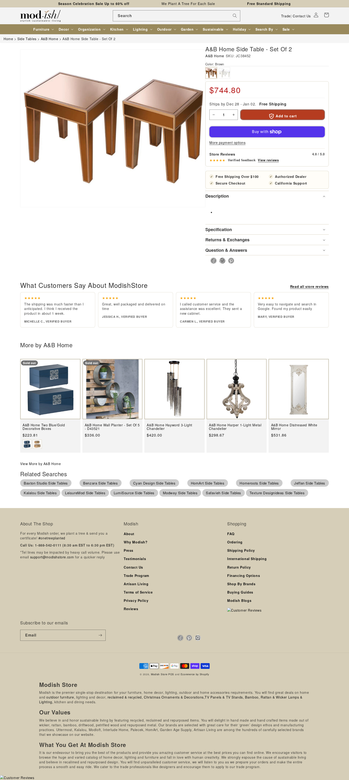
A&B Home (214, 55)
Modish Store (159, 674)
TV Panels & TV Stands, (224, 697)
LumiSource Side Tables (134, 492)
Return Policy (239, 567)
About (129, 533)
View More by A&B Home (40, 463)
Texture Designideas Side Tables (277, 492)
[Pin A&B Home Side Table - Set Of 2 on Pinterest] (229, 261)
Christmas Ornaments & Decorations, (174, 697)
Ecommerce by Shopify (195, 674)
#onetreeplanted (51, 538)
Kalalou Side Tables (40, 492)
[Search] (235, 15)
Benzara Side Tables (100, 482)
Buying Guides (240, 592)
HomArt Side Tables (208, 482)
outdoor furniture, (60, 697)
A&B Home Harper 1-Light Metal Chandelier (235, 427)
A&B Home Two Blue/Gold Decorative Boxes (44, 427)
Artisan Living (136, 583)
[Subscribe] (100, 635)
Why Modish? (136, 542)
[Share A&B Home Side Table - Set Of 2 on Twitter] (221, 261)
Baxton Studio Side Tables (46, 482)
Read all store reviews (309, 286)
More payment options (227, 142)
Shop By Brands (241, 583)
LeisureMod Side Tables (85, 492)
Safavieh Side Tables (223, 492)
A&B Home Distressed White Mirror (294, 427)
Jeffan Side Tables (309, 482)
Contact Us (302, 16)
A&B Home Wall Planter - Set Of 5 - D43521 (112, 427)
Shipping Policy (241, 550)
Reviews (131, 608)
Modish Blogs (239, 600)
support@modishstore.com (52, 557)
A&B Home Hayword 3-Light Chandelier (169, 427)
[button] (326, 15)
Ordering (235, 542)
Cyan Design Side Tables (154, 482)
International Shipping (247, 558)
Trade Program (136, 575)
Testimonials (135, 558)
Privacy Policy (136, 600)
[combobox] (176, 15)
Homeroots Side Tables (259, 482)
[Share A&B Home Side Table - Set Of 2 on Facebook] (212, 261)
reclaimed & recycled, (125, 697)
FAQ (231, 533)
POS (171, 674)
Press (128, 550)
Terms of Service (138, 592)
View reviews (268, 160)
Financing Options (243, 575)
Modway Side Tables (180, 492)
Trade (286, 16)
